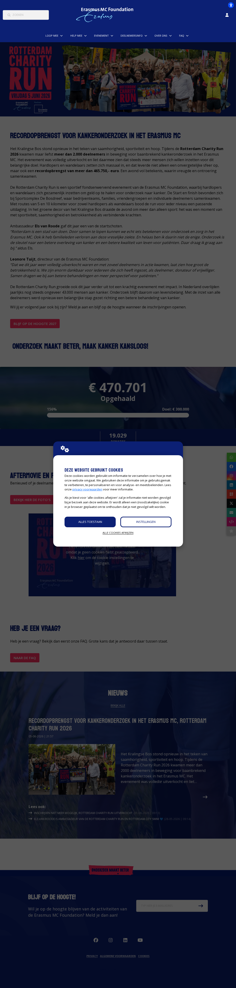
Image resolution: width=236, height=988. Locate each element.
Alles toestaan (90, 522)
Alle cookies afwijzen (118, 532)
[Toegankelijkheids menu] (231, 5)
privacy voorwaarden (87, 489)
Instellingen (146, 522)
